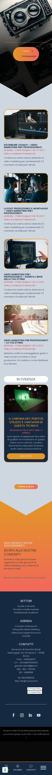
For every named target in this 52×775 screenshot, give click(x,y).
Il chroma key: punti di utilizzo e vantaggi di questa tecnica (26, 422)
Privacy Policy (35, 689)
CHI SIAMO (17, 770)
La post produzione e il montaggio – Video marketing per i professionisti (26, 211)
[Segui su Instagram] (21, 715)
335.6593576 (28, 677)
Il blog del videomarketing (26, 629)
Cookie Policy (35, 692)
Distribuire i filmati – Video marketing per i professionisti (23, 146)
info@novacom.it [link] (28, 681)
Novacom (17, 430)
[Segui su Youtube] (38, 715)
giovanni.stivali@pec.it (26, 665)
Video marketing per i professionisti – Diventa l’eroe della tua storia (23, 277)
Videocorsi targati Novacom (26, 632)
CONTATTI (31, 770)
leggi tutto (26, 456)
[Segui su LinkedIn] (30, 715)
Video (7, 153)
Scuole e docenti (26, 606)
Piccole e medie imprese (26, 609)
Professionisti (29, 153)
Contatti (26, 636)
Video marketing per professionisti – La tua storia (26, 341)
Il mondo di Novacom (26, 626)
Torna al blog (26, 486)
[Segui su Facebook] (13, 715)
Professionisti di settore (26, 612)
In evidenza (16, 153)
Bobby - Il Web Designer (19, 150)
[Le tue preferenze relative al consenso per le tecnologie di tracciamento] (5, 770)
